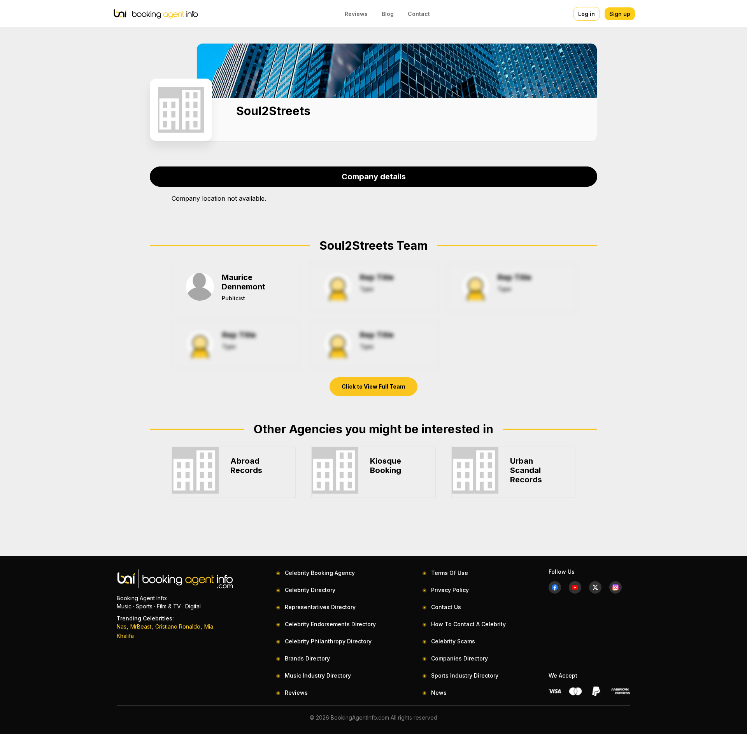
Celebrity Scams (453, 641)
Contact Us (446, 607)
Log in (586, 14)
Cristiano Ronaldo (177, 626)
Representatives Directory (320, 607)
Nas (121, 626)
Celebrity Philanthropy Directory (328, 641)
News (439, 692)
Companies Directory (459, 658)
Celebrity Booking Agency (320, 572)
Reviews (356, 14)
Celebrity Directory (310, 590)
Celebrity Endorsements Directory (330, 624)
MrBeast (140, 626)
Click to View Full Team (373, 386)
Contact (419, 14)
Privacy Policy (450, 590)
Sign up (619, 14)
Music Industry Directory (318, 675)
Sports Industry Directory (464, 675)
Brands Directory (307, 658)
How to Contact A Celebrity (468, 624)
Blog (388, 14)
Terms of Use (449, 572)
